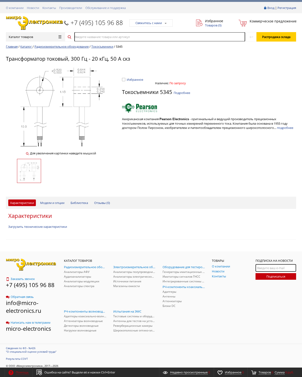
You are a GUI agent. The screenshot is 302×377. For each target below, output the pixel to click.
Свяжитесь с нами (148, 23)
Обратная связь (22, 297)
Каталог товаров (21, 37)
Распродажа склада (276, 37)
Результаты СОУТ (17, 358)
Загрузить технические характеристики (37, 227)
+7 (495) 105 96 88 (97, 22)
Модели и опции (52, 203)
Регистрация (286, 8)
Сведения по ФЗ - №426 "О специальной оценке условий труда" (31, 349)
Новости (33, 8)
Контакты (49, 8)
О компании (15, 8)
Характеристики (22, 203)
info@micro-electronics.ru (23, 306)
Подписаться (275, 276)
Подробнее (182, 93)
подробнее (285, 128)
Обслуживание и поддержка (105, 8)
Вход (270, 8)
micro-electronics (28, 328)
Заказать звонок (23, 279)
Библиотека (79, 203)
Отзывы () (102, 203)
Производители (70, 8)
